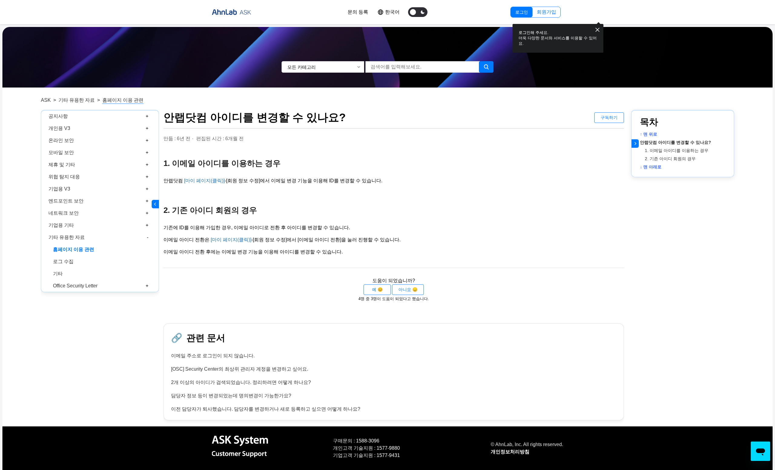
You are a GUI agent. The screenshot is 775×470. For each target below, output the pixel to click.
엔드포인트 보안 (66, 201)
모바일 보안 (61, 152)
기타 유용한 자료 (76, 100)
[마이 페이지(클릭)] (204, 180)
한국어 (392, 12)
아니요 (404, 289)
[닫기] (597, 30)
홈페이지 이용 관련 (122, 100)
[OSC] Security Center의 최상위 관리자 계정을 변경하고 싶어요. (239, 369)
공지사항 (58, 116)
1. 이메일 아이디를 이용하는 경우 (676, 150)
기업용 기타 (61, 225)
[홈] (231, 12)
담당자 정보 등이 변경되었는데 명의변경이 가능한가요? (231, 395)
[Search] (486, 67)
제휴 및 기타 (61, 164)
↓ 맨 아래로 (650, 166)
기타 (58, 273)
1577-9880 (388, 448)
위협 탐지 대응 (64, 176)
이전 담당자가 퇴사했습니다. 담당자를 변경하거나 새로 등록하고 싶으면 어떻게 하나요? (265, 409)
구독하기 (609, 117)
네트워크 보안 (63, 213)
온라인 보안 (61, 140)
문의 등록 (358, 12)
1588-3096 (367, 440)
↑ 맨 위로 (648, 134)
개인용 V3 (59, 128)
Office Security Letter (75, 285)
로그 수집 (63, 261)
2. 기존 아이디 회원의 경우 (670, 158)
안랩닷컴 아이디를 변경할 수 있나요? (675, 142)
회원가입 (546, 12)
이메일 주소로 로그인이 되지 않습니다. (213, 355)
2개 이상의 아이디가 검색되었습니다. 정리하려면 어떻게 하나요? (241, 382)
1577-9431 (388, 455)
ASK (46, 100)
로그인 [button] (521, 12)
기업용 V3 (59, 188)
